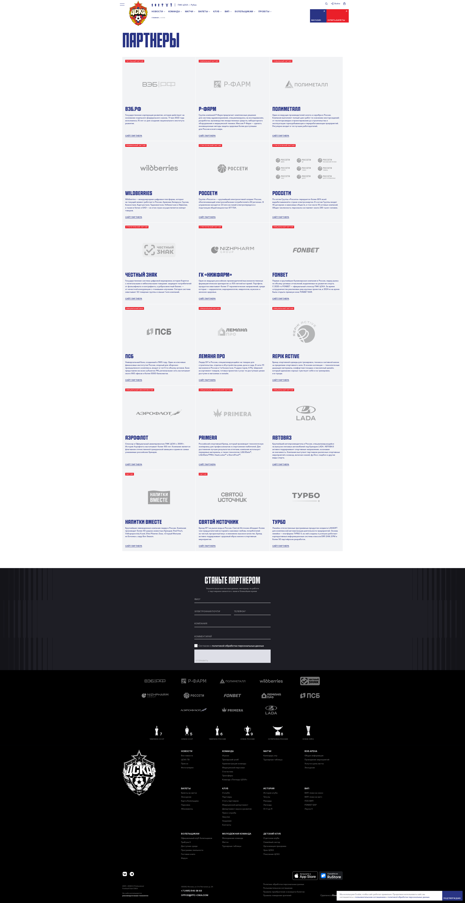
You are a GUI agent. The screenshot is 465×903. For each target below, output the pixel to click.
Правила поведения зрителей (277, 895)
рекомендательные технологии (135, 896)
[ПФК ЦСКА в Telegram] (131, 873)
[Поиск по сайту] (326, 3)
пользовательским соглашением (370, 897)
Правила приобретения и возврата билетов (284, 892)
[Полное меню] (122, 4)
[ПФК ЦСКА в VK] (124, 873)
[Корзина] (344, 3)
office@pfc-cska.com (194, 895)
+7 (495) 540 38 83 (191, 890)
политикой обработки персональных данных (238, 645)
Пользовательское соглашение (277, 888)
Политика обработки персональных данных (283, 884)
